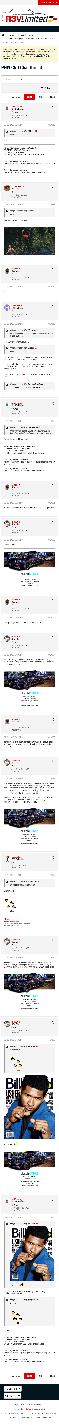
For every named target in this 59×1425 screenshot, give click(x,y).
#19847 (51, 204)
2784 (41, 97)
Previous (15, 97)
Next (52, 97)
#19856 (51, 779)
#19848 (51, 287)
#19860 (51, 1217)
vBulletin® (29, 1409)
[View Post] (36, 131)
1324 (29, 97)
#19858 (51, 958)
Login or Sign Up (47, 2)
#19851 (51, 503)
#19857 (51, 875)
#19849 (51, 324)
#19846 (51, 125)
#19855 (51, 737)
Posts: (14, 118)
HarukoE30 (21, 374)
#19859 (51, 1040)
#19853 (51, 618)
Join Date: (15, 115)
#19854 (51, 655)
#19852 (51, 540)
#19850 (51, 421)
